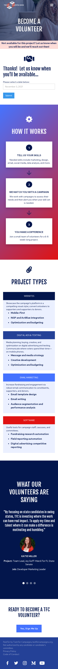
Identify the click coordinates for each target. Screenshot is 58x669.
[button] (52, 5)
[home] (14, 5)
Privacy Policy (9, 651)
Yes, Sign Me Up (29, 628)
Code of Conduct (11, 654)
